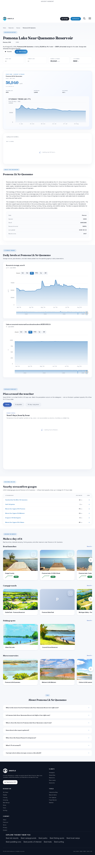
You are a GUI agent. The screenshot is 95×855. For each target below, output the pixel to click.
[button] (33, 554)
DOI (91, 851)
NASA (88, 851)
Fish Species (52, 797)
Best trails (48, 842)
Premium (5, 822)
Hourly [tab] (7, 404)
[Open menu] (90, 18)
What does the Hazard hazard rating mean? (21, 738)
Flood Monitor (53, 800)
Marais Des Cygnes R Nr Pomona (15, 509)
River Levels (52, 780)
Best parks (43, 838)
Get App (65, 18)
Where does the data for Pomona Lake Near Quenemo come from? (29, 723)
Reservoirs (11, 28)
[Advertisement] (47, 8)
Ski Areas (5, 792)
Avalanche (52, 783)
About (4, 819)
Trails (4, 807)
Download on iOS (11, 782)
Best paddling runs (13, 842)
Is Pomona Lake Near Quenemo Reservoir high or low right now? (28, 715)
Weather (51, 802)
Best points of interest (32, 842)
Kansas (18, 28)
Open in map (21, 51)
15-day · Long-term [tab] (33, 404)
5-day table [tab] (18, 404)
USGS (77, 851)
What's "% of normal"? (13, 745)
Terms (4, 825)
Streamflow (52, 775)
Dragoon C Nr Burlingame (13, 517)
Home (4, 28)
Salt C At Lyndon (10, 504)
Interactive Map (53, 792)
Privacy (5, 827)
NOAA (81, 851)
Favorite (8, 51)
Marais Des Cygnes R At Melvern (15, 513)
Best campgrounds (28, 838)
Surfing (5, 810)
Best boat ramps (73, 838)
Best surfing (59, 842)
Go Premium (75, 18)
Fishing (5, 797)
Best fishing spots (57, 838)
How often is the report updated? (17, 730)
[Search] (84, 18)
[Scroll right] (90, 560)
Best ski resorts (12, 838)
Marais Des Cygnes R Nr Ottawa (14, 522)
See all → (89, 546)
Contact (5, 830)
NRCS (84, 851)
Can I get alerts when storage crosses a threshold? (23, 753)
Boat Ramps (6, 802)
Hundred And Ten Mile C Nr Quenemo (16, 500)
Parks (4, 805)
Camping (5, 800)
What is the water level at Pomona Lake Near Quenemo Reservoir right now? (32, 707)
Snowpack (52, 772)
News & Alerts (53, 795)
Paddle (5, 795)
